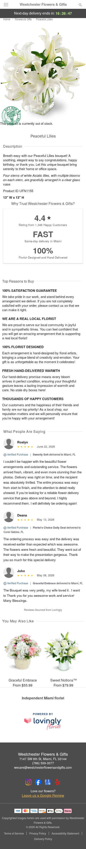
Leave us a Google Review (43, 795)
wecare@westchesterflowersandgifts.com (43, 767)
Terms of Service (14, 833)
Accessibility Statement (65, 833)
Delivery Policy (43, 839)
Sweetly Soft (41, 454)
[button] (77, 839)
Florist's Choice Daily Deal (49, 527)
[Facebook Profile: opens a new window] (38, 782)
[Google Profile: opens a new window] (48, 782)
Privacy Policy (37, 833)
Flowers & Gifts (23, 19)
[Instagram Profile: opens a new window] (28, 782)
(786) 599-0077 (43, 763)
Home (6, 19)
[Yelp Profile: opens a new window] (57, 782)
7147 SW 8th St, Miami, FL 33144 (43, 759)
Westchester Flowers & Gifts (43, 4)
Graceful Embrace (44, 583)
